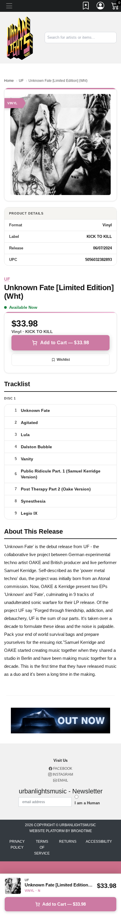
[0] (115, 7)
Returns (67, 841)
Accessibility (99, 841)
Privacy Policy (17, 844)
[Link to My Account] (101, 6)
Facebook (62, 768)
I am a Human (87, 803)
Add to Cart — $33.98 (64, 342)
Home (9, 81)
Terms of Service (42, 847)
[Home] (20, 37)
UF (21, 81)
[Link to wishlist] (86, 6)
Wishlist (63, 360)
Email (62, 780)
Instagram (62, 774)
